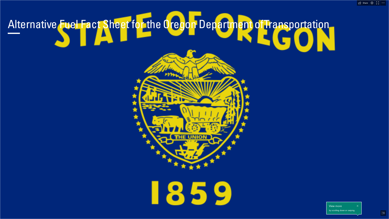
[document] (194, 109)
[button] (363, 3)
